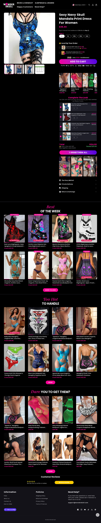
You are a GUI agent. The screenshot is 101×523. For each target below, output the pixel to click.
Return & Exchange (42, 498)
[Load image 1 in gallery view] (9, 69)
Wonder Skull (52, 519)
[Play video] (65, 166)
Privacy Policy (40, 501)
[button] (89, 5)
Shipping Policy (40, 496)
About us (6, 498)
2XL (74, 36)
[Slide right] (94, 81)
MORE (50, 382)
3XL (81, 36)
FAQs (5, 496)
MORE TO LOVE (50, 290)
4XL (87, 36)
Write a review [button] (64, 482)
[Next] (94, 166)
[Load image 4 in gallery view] (40, 69)
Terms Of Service (41, 504)
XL (68, 36)
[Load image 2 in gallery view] (19, 69)
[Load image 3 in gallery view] (29, 69)
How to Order (8, 504)
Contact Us (7, 501)
